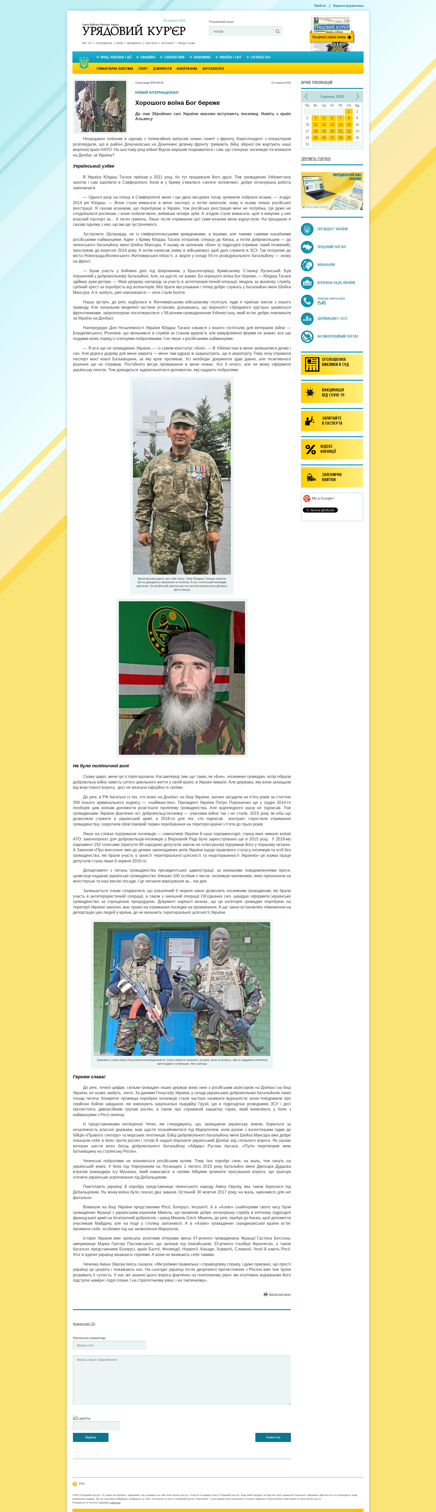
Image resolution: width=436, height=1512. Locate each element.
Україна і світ (231, 57)
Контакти (151, 43)
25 (315, 138)
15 (349, 125)
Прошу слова (186, 43)
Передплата (134, 43)
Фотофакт (167, 43)
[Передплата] (332, 209)
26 (324, 138)
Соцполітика (174, 57)
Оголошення (104, 43)
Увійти (320, 6)
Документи (162, 69)
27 (332, 138)
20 (332, 131)
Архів (119, 43)
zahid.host (115, 1502)
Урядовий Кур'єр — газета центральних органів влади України (133, 25)
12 (324, 125)
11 (315, 125)
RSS (82, 1483)
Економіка (202, 57)
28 (340, 138)
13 (332, 125)
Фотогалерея (213, 69)
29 (349, 138)
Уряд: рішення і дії (115, 57)
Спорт (143, 69)
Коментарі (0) (84, 1324)
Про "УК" (87, 43)
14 (340, 125)
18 (315, 131)
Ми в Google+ (322, 498)
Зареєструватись (348, 6)
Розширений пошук (221, 21)
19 (324, 131)
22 (349, 131)
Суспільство (260, 57)
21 (340, 131)
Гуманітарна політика (115, 69)
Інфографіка (187, 69)
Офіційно (147, 57)
